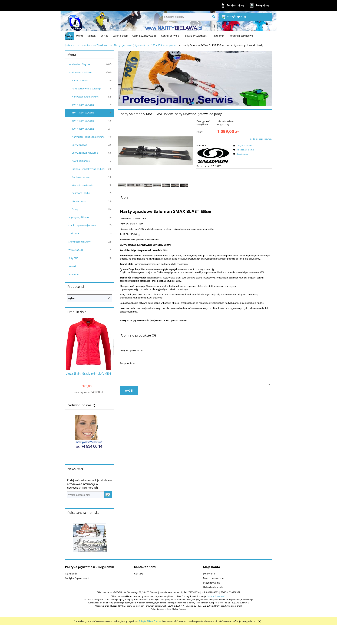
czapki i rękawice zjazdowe (82, 225)
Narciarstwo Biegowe (79, 64)
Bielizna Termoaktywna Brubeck (88, 168)
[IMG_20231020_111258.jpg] (166, 185)
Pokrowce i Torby (81, 192)
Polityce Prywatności (216, 596)
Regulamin (71, 573)
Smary (75, 209)
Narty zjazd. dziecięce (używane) (88, 136)
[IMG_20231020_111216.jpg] (122, 185)
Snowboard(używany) (79, 241)
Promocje (73, 274)
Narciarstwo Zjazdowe (79, 72)
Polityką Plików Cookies (150, 621)
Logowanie (209, 573)
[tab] (188, 103)
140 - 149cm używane (83, 104)
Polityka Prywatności (77, 578)
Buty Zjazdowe (79, 144)
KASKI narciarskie (81, 160)
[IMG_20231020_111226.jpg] (139, 185)
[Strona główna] (74, 21)
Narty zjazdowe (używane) (85, 96)
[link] (195, 78)
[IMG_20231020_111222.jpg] (131, 185)
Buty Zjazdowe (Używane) (85, 152)
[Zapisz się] (108, 494)
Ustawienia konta (213, 587)
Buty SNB (73, 258)
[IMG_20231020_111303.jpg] (175, 185)
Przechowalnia (211, 582)
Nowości (72, 266)
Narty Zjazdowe (80, 80)
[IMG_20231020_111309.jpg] (184, 185)
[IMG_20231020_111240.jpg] (148, 185)
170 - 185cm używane (83, 128)
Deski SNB (73, 233)
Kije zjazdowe (79, 201)
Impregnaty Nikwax (78, 217)
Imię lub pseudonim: (132, 350)
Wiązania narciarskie (82, 185)
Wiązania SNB (75, 249)
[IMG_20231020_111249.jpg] (157, 185)
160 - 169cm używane (83, 120)
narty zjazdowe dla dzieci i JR (86, 88)
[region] (195, 78)
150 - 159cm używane (83, 112)
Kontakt (138, 573)
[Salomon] (213, 155)
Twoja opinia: (127, 363)
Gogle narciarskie (81, 177)
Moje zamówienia (213, 578)
